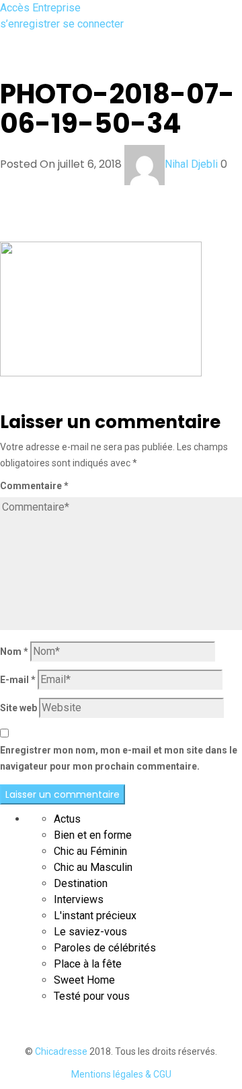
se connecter (93, 23)
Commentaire (34, 485)
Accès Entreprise (40, 7)
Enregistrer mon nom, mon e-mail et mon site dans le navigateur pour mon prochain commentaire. (118, 758)
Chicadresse (61, 1051)
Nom (14, 651)
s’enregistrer (31, 23)
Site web (18, 708)
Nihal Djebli (191, 164)
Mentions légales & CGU (121, 1074)
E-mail (18, 679)
